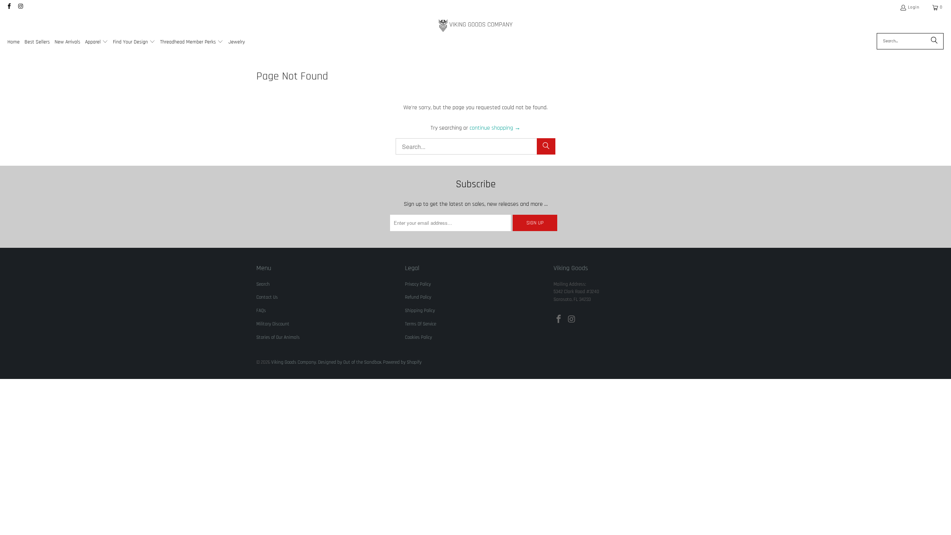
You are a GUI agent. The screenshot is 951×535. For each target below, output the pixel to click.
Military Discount (272, 324)
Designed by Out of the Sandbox (349, 362)
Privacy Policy (418, 284)
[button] (96, 42)
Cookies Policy (418, 337)
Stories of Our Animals (278, 337)
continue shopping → (495, 128)
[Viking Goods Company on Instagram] (20, 7)
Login (913, 7)
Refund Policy (418, 297)
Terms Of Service (420, 324)
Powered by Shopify (402, 362)
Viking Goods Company (293, 362)
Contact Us (267, 297)
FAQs (261, 311)
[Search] (934, 41)
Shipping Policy (420, 311)
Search (263, 284)
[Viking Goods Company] (476, 26)
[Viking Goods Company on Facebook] (9, 7)
